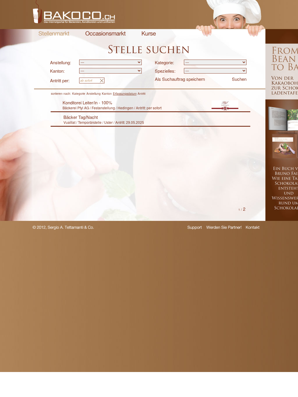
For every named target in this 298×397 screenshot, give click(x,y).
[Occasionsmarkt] (105, 34)
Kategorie (78, 94)
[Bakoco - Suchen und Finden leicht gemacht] (74, 22)
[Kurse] (149, 34)
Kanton (107, 94)
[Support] (194, 228)
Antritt (142, 94)
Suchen (239, 79)
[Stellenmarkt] (53, 34)
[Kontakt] (253, 228)
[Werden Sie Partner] (224, 228)
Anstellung (93, 94)
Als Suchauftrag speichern (180, 79)
